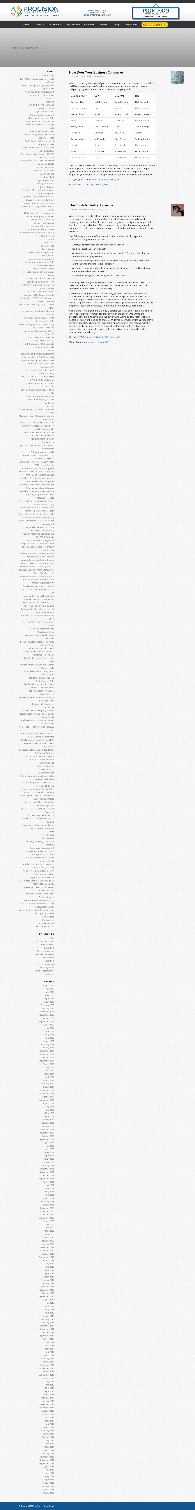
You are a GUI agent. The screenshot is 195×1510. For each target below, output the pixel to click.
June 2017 (49, 1345)
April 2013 (49, 1479)
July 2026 (50, 988)
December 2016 (47, 1365)
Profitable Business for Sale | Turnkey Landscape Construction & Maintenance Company (38, 651)
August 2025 (48, 1024)
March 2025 (48, 1041)
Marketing (49, 403)
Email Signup (48, 249)
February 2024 (47, 1083)
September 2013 (46, 1463)
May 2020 (49, 1230)
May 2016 (49, 1388)
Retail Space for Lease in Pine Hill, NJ (37, 740)
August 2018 (48, 1299)
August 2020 (48, 1221)
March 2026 (48, 1001)
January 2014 (48, 1453)
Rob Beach (100, 77)
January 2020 (48, 1244)
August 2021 (48, 1181)
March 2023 (48, 1119)
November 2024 (46, 1054)
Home (51, 350)
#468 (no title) (48, 75)
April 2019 (49, 1273)
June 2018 (49, 1306)
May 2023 (49, 1113)
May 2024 (49, 1073)
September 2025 (46, 1021)
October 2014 (48, 1437)
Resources (49, 707)
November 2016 (46, 1368)
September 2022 (46, 1139)
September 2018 (46, 1296)
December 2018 (47, 1286)
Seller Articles (88, 209)
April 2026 (49, 998)
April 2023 (49, 1116)
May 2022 (49, 1152)
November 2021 (46, 1172)
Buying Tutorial (47, 187)
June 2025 (49, 1031)
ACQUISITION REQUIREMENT (41, 105)
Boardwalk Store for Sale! (42, 131)
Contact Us (49, 242)
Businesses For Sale (44, 170)
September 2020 (46, 1217)
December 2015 (47, 1404)
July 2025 (50, 1028)
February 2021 (47, 1201)
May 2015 (49, 1420)
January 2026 (48, 1008)
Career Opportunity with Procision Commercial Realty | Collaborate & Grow (38, 206)
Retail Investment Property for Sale (38, 710)
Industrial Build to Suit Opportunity (38, 357)
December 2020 (47, 1208)
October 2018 (48, 1293)
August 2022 (48, 1142)
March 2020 (48, 1237)
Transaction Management (42, 848)
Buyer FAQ (49, 177)
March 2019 (48, 1276)
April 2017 (49, 1352)
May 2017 (49, 1348)
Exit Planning (48, 255)
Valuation (87, 77)
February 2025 (47, 1044)
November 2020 (46, 1211)
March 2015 (48, 1427)
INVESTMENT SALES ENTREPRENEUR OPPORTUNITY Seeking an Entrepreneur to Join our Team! (37, 380)
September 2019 (46, 1257)
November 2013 (46, 1460)
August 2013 (48, 1466)
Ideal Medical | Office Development (37, 353)
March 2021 (48, 1198)
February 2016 (47, 1397)
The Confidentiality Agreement (93, 205)
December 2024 (47, 1050)
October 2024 (48, 1057)
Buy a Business (47, 173)
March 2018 (48, 1316)
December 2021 (47, 1168)
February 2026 (47, 1005)
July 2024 (50, 1067)
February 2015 (47, 1430)
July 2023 (50, 1106)
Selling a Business (45, 964)
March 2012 (48, 1489)
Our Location (48, 920)
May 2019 (49, 1270)
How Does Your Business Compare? (96, 72)
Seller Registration (45, 766)
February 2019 (47, 1280)
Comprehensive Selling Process (39, 229)
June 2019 (49, 1266)
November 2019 (46, 1250)
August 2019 (48, 1260)
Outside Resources (45, 926)
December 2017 (47, 1325)
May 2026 (49, 995)
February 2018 (47, 1319)
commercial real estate (43, 954)
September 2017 (46, 1335)
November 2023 (46, 1093)
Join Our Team (47, 386)
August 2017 (48, 1338)
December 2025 (47, 1011)
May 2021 (49, 1191)
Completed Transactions (42, 226)
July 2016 (50, 1381)
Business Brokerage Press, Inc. (104, 179)
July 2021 (50, 1185)
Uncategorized (47, 967)
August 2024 (48, 1064)
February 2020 (47, 1240)
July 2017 (50, 1342)
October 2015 (48, 1410)
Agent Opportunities (44, 111)
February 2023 (47, 1122)
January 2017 (48, 1361)
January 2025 (48, 1047)
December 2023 (47, 1090)
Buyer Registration (45, 180)
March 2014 (48, 1450)
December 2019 (47, 1247)
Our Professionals (45, 923)
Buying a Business (45, 183)
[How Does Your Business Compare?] (177, 77)
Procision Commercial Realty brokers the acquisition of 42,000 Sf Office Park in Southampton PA (37, 579)
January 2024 (48, 1086)
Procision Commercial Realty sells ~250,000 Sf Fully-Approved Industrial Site (37, 589)
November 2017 (46, 1329)
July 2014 (50, 1440)
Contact (50, 239)
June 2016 (49, 1384)
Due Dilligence (47, 245)
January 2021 (48, 1204)
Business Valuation (45, 167)
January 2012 (48, 1492)
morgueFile (103, 184)
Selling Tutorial (47, 769)
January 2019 (48, 1283)
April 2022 (49, 1155)
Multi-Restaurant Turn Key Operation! (37, 422)
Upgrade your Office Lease (41, 877)
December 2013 (47, 1456)
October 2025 (48, 1018)
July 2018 (50, 1302)
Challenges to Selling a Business (39, 213)
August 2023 (48, 1103)
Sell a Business (47, 762)
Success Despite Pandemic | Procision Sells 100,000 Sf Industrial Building (38, 818)
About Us (50, 98)
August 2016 (48, 1378)
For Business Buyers (44, 265)
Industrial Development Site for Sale (37, 360)
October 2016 (48, 1371)
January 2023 (48, 1126)
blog (52, 938)
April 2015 (49, 1424)
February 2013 (47, 1486)
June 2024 (49, 1070)
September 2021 (46, 1178)
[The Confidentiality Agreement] (177, 210)
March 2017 (48, 1355)
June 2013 (49, 1473)
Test (52, 831)
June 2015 (49, 1417)
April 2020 (49, 1234)
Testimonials (48, 834)
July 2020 (50, 1224)
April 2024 (49, 1077)
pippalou (88, 341)
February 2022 (47, 1162)
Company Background (44, 223)
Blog (52, 127)
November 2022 (46, 1132)
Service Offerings (46, 772)
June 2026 (49, 992)
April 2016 (49, 1391)
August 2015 (48, 1414)
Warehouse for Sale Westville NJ (39, 900)
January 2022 (48, 1165)
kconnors (88, 184)
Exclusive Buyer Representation (39, 252)
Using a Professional (44, 970)
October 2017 (48, 1332)
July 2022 (50, 1145)
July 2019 (50, 1263)
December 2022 (47, 1129)
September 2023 (46, 1100)
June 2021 (49, 1188)
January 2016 (48, 1401)
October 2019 (48, 1253)
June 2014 (49, 1443)
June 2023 (49, 1109)
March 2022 (48, 1158)
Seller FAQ (49, 960)
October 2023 (48, 1096)
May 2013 (49, 1476)
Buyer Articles (47, 944)
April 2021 (49, 1194)
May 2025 (49, 1034)
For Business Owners (44, 268)
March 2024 (48, 1080)
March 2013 (48, 1482)
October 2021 (48, 1175)
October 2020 (48, 1214)
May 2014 (49, 1446)
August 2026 (48, 985)
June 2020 (49, 1227)
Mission (50, 406)
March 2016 (48, 1394)
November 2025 (46, 1014)
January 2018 (48, 1322)
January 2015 (48, 1433)
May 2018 (49, 1309)
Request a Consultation (43, 704)
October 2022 (48, 1136)
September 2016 (46, 1374)
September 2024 (46, 1060)
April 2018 (49, 1312)
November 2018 (46, 1289)
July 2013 (50, 1469)
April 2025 (49, 1037)
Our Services (48, 916)
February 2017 (47, 1358)
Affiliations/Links (46, 108)
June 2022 (49, 1149)
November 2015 (46, 1407)
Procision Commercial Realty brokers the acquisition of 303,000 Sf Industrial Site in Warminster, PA (36, 569)
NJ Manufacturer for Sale (42, 451)
